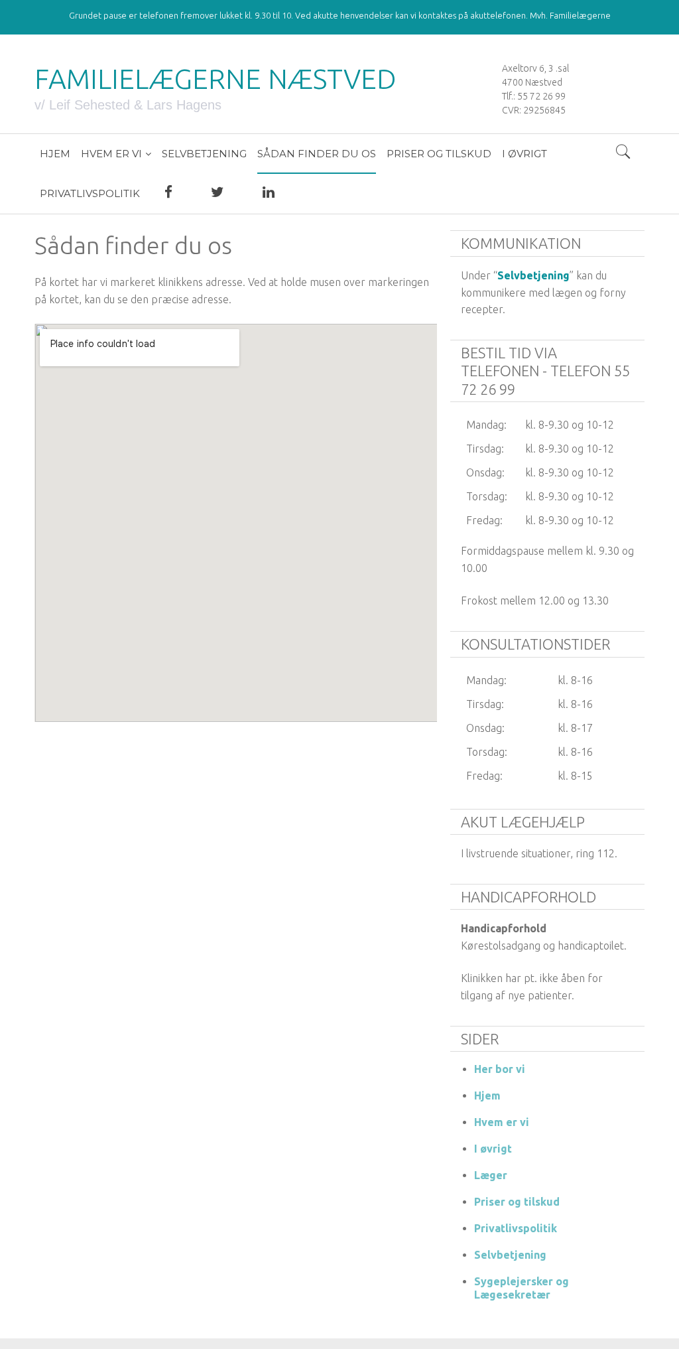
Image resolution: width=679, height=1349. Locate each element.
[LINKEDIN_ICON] (268, 194)
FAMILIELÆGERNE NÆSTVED (215, 78)
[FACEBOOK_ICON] (168, 194)
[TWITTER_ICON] (217, 194)
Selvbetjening (533, 275)
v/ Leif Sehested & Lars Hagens (127, 105)
